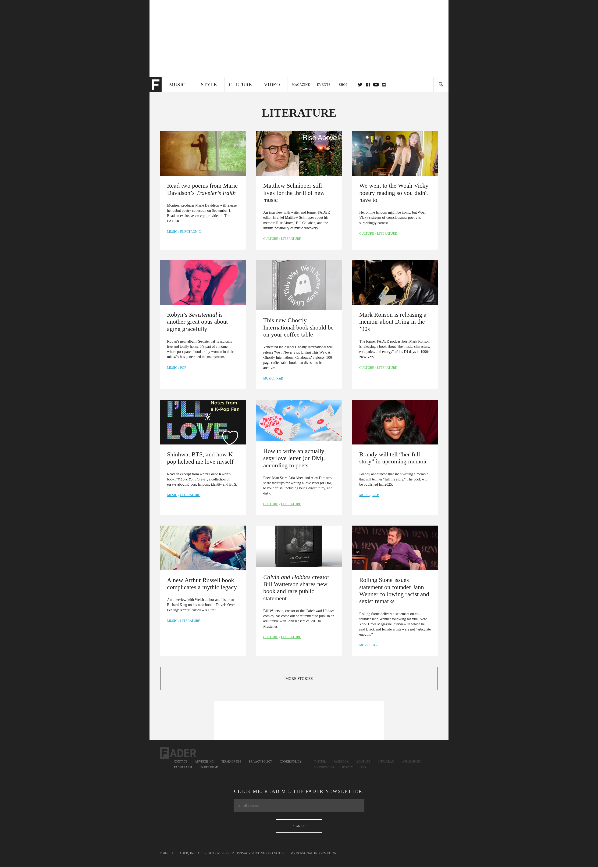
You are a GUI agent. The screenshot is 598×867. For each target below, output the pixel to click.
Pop (183, 367)
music (172, 231)
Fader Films (209, 767)
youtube (376, 84)
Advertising (204, 761)
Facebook (341, 761)
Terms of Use (231, 761)
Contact (180, 761)
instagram (384, 84)
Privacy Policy (260, 761)
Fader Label (183, 767)
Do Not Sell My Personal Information (302, 853)
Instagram (386, 761)
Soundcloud (324, 767)
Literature (291, 238)
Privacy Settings (252, 853)
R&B (279, 378)
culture (270, 238)
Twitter (360, 84)
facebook (368, 84)
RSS (363, 767)
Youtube (363, 761)
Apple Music (411, 761)
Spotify (347, 767)
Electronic (190, 231)
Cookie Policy (291, 761)
